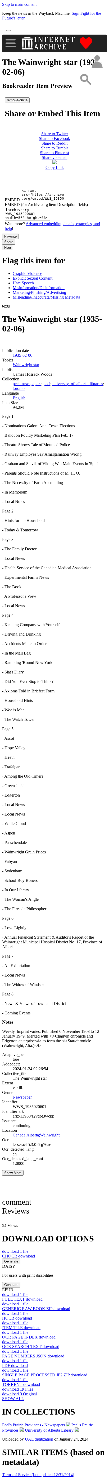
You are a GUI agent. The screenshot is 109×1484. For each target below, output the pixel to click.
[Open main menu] (10, 43)
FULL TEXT (22, 1299)
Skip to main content (19, 4)
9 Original (19, 1394)
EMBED (12, 200)
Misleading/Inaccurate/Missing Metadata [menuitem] (46, 297)
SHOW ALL (13, 1398)
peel (46, 383)
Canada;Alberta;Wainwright (36, 1135)
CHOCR (18, 1256)
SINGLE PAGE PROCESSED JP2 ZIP (44, 1375)
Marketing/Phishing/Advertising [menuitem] (39, 292)
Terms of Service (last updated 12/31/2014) (38, 1474)
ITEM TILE (21, 1327)
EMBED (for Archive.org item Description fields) (46, 204)
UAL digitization (39, 1439)
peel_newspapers (27, 383)
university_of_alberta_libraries (77, 383)
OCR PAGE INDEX (29, 1337)
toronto (19, 388)
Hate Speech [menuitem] (23, 283)
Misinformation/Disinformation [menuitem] (39, 287)
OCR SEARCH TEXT (30, 1346)
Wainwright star (26, 365)
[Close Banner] (8, 30)
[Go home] (49, 43)
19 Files (17, 1389)
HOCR (17, 1318)
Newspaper (22, 1097)
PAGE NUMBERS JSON (33, 1356)
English (19, 398)
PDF (15, 1365)
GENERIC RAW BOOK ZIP (36, 1308)
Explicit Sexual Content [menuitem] (32, 278)
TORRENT (21, 1384)
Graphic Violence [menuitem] (27, 273)
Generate (11, 1261)
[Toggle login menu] (97, 62)
